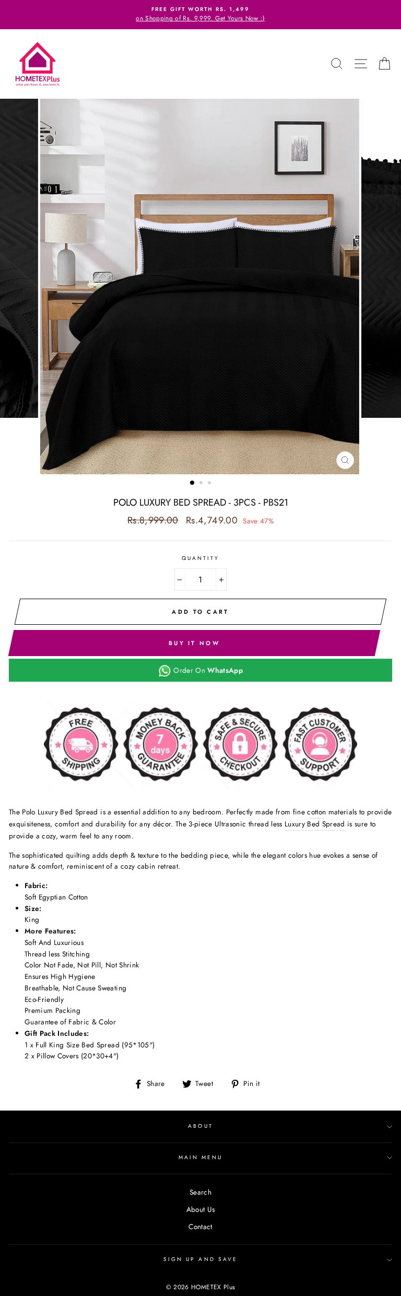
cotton (316, 812)
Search (200, 1192)
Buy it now (194, 643)
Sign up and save (200, 1259)
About (200, 1126)
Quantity (200, 558)
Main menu (201, 1157)
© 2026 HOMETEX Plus (200, 1287)
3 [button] (210, 483)
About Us (200, 1209)
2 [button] (202, 483)
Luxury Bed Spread (315, 824)
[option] (200, 14)
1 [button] (192, 483)
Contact (200, 1226)
